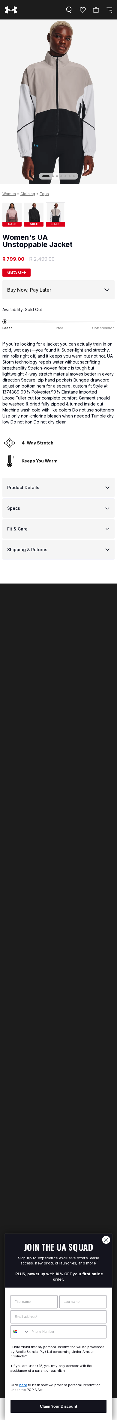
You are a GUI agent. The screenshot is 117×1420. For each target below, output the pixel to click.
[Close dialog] (106, 1240)
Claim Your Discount (58, 1406)
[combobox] (20, 1332)
